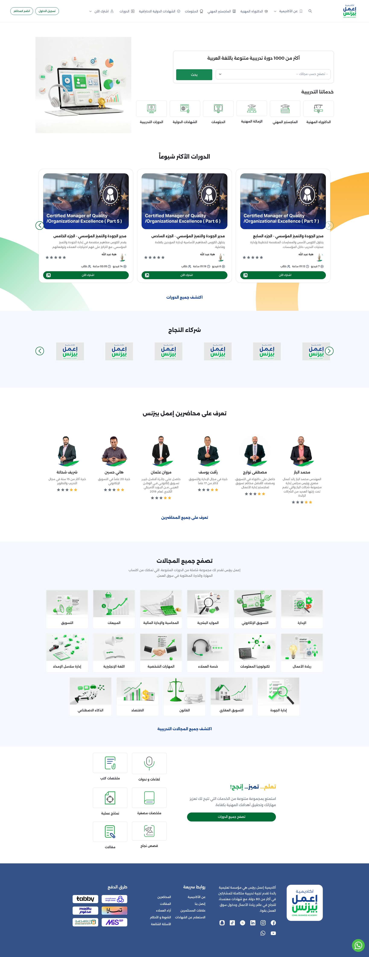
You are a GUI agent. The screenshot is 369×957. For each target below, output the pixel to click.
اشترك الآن (285, 275)
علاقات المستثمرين (192, 910)
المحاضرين (164, 897)
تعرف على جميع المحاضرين (184, 518)
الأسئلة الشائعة (161, 924)
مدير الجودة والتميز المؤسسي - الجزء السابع (288, 236)
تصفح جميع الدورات (231, 817)
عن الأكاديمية (196, 897)
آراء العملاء (163, 910)
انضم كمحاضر (22, 11)
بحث (194, 75)
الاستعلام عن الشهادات (190, 917)
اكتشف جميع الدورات (184, 297)
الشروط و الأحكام (160, 917)
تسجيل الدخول (47, 11)
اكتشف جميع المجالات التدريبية (184, 729)
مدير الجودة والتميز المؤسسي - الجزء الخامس (89, 236)
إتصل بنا (200, 903)
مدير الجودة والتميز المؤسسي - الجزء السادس (188, 236)
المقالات (165, 903)
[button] (39, 225)
